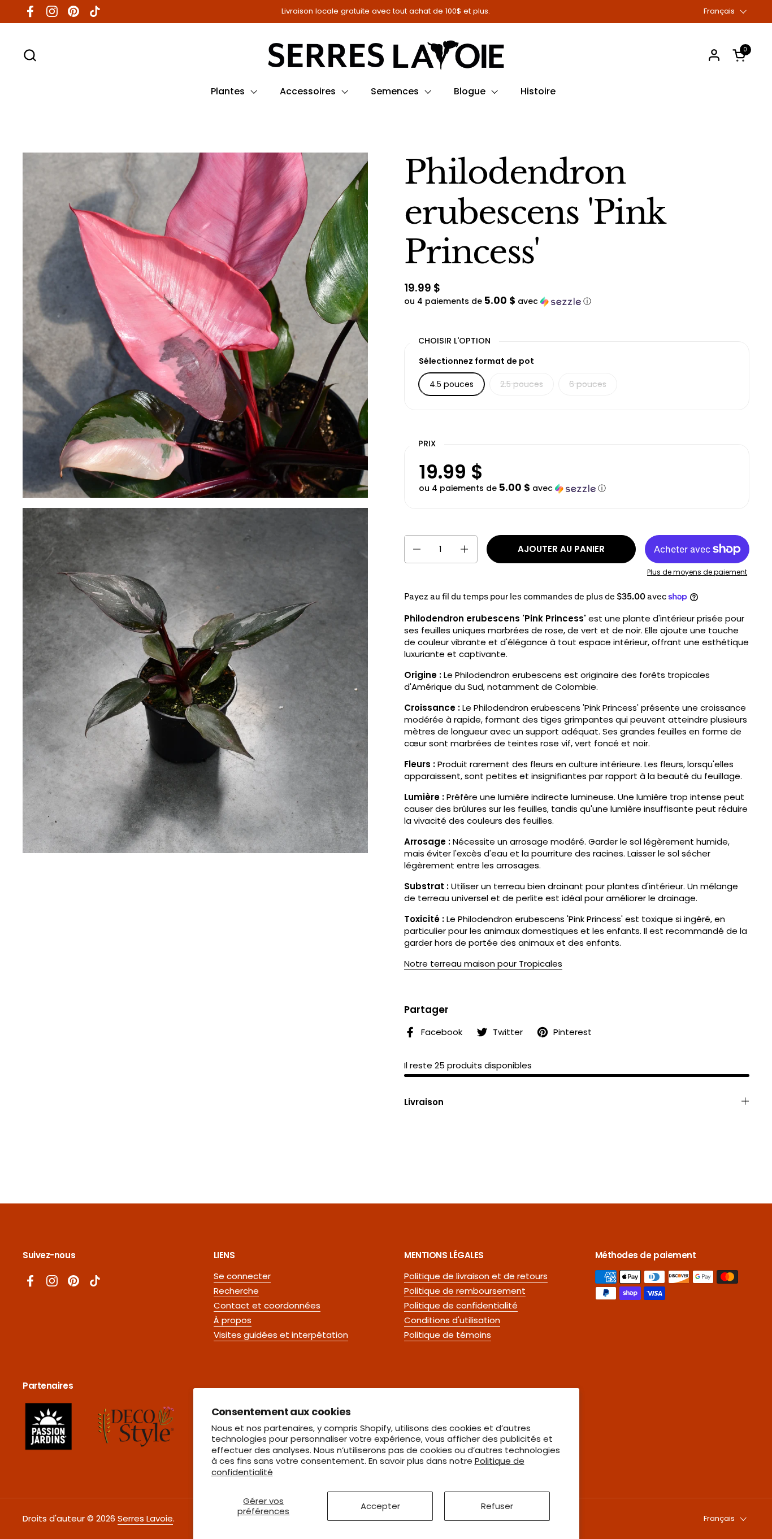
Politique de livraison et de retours (476, 1276)
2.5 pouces (521, 384)
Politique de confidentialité (461, 1305)
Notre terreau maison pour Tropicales (483, 964)
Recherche (236, 1291)
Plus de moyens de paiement (697, 572)
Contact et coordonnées (267, 1305)
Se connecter (242, 1276)
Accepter (380, 1506)
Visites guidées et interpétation (281, 1335)
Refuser (497, 1506)
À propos (232, 1320)
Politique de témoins (447, 1335)
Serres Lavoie (145, 1518)
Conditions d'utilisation (452, 1320)
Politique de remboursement (465, 1291)
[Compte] (714, 55)
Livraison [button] (424, 1102)
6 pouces (587, 384)
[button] (30, 55)
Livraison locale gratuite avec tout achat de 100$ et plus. (385, 11)
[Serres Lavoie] (386, 55)
